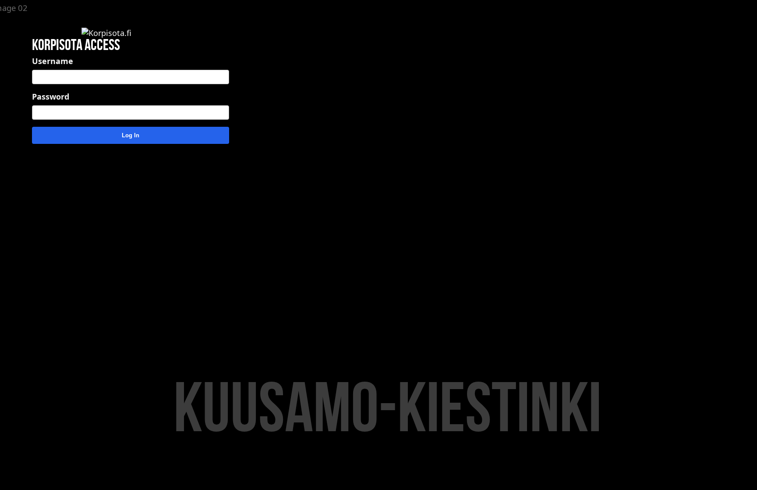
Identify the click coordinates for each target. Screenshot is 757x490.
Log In (130, 135)
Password (50, 96)
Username (52, 61)
